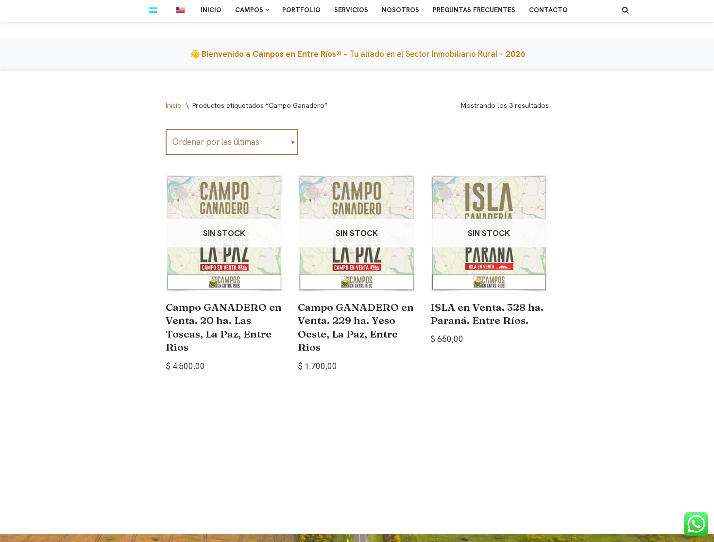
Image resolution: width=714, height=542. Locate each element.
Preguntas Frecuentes (474, 9)
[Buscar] (625, 10)
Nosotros (400, 9)
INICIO (211, 9)
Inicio (174, 105)
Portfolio (301, 9)
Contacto (548, 9)
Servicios (351, 9)
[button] (267, 10)
